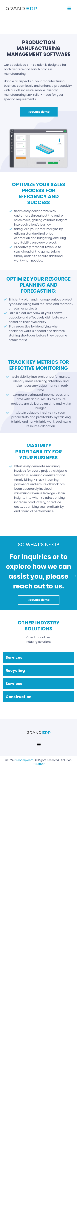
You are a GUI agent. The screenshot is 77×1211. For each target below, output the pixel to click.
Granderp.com (23, 760)
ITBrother (38, 764)
